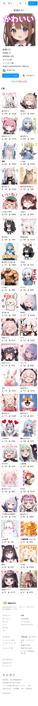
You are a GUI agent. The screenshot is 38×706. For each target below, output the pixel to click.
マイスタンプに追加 (10, 76)
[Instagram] (10, 675)
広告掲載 (16, 689)
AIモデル (5, 628)
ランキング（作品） (9, 640)
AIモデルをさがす (27, 625)
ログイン (33, 3)
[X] (4, 675)
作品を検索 (24, 619)
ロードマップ (7, 666)
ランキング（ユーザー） (9, 644)
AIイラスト (6, 619)
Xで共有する (30, 76)
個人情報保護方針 (16, 680)
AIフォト (5, 622)
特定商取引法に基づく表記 (11, 683)
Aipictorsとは (7, 663)
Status (22, 688)
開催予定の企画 (26, 648)
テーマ (5, 625)
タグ (4, 630)
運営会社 (29, 689)
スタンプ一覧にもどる (19, 81)
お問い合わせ (7, 689)
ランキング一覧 (8, 648)
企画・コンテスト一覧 (27, 641)
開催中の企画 (25, 645)
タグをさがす (25, 622)
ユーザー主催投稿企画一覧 (27, 652)
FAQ (29, 686)
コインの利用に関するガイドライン (14, 686)
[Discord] (7, 675)
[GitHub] (14, 675)
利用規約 (5, 680)
